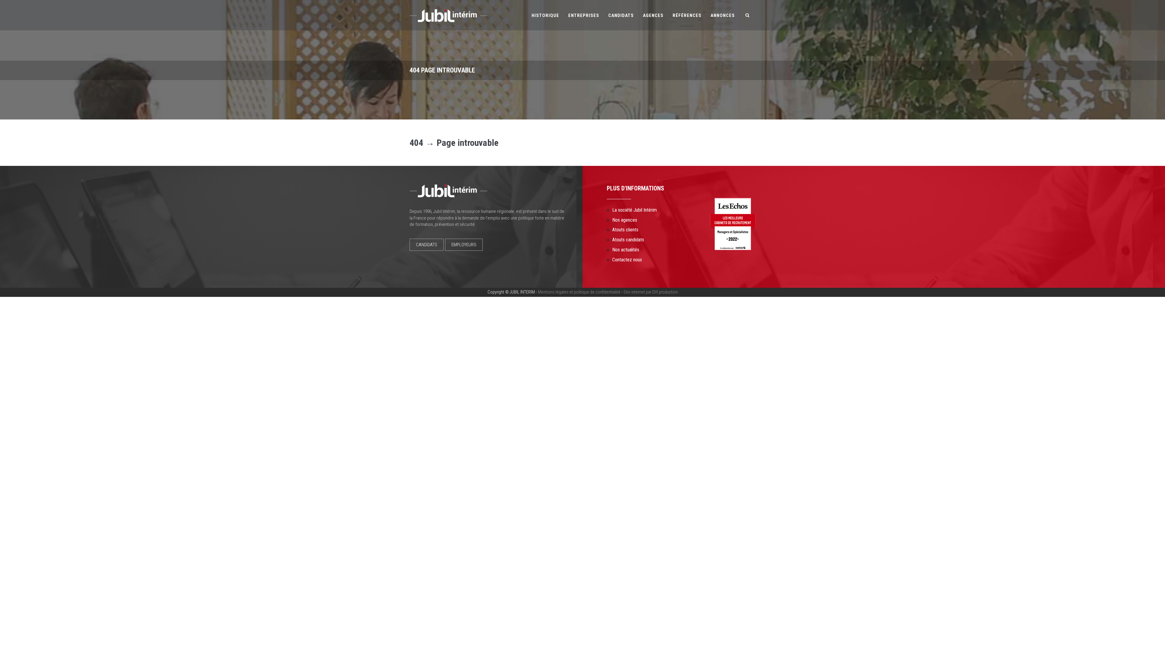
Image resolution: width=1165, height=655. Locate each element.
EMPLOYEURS (463, 244)
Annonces (723, 15)
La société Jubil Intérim (634, 210)
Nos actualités (625, 250)
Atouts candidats (628, 240)
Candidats (621, 15)
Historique (545, 15)
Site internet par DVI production (650, 292)
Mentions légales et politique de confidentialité (579, 292)
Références (687, 15)
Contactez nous (627, 260)
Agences (653, 15)
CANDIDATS (426, 244)
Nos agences (624, 220)
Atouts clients (625, 230)
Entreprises (583, 15)
